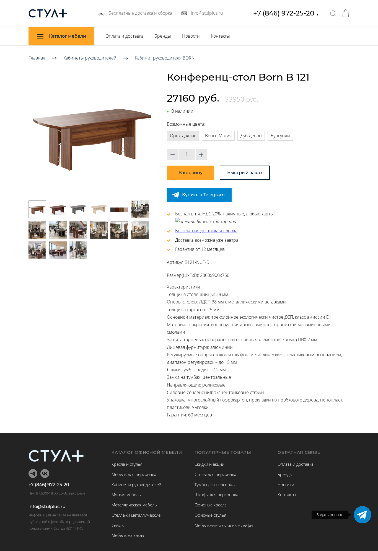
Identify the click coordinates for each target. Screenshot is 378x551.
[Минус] (172, 154)
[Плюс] (201, 154)
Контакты (220, 36)
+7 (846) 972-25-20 (286, 13)
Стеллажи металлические (136, 515)
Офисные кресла (211, 505)
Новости (191, 36)
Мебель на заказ (128, 535)
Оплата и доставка (124, 36)
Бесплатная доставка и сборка (206, 231)
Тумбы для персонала (216, 484)
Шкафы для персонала (216, 494)
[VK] (44, 473)
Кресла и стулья (127, 464)
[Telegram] (362, 514)
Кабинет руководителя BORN (165, 58)
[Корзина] (345, 13)
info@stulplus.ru (47, 506)
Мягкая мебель (126, 494)
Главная (37, 58)
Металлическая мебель (134, 505)
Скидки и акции (209, 464)
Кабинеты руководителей (89, 58)
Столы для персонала (215, 474)
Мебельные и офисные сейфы (224, 525)
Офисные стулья (210, 515)
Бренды (162, 36)
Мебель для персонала (134, 474)
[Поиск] (333, 13)
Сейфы (118, 525)
